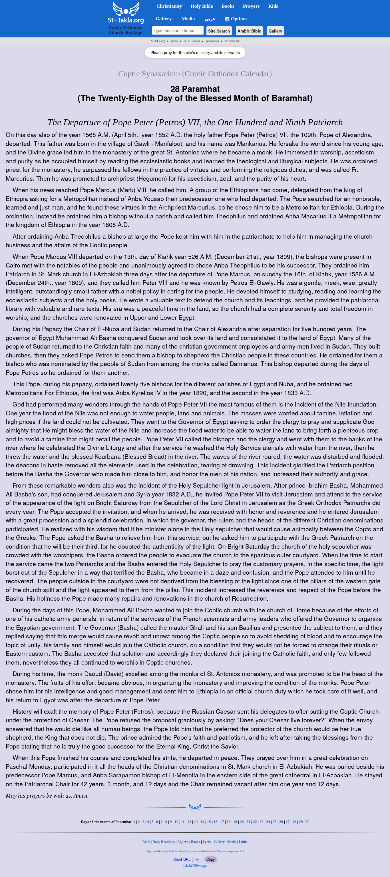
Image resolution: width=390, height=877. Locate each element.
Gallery (275, 31)
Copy (210, 859)
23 (262, 822)
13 (196, 822)
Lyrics (207, 842)
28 (294, 822)
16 (216, 822)
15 (209, 822)
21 (248, 822)
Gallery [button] (162, 18)
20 (242, 822)
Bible (146, 842)
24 (268, 822)
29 (301, 822)
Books (195, 842)
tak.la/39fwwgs (195, 865)
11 (183, 822)
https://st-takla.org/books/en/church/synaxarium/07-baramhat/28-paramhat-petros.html (195, 851)
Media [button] (187, 18)
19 (235, 822)
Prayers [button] (251, 6)
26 (281, 822)
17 (222, 822)
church (196, 41)
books (174, 41)
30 (307, 822)
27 (288, 822)
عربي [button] (210, 18)
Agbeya (182, 842)
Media (231, 842)
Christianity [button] (169, 6)
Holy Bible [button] (202, 6)
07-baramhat (232, 41)
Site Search (219, 31)
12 (189, 822)
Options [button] (239, 18)
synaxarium (212, 41)
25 (275, 822)
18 (229, 822)
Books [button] (228, 6)
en (185, 41)
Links (243, 842)
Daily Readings (163, 842)
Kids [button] (273, 6)
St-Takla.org (158, 41)
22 (255, 822)
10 (176, 822)
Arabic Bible (249, 31)
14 (202, 822)
